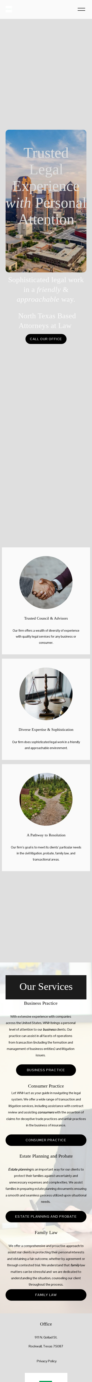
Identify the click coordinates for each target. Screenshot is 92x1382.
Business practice (46, 1070)
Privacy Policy (47, 1361)
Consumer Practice (46, 1140)
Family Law (46, 1295)
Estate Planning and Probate (46, 1216)
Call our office (46, 339)
